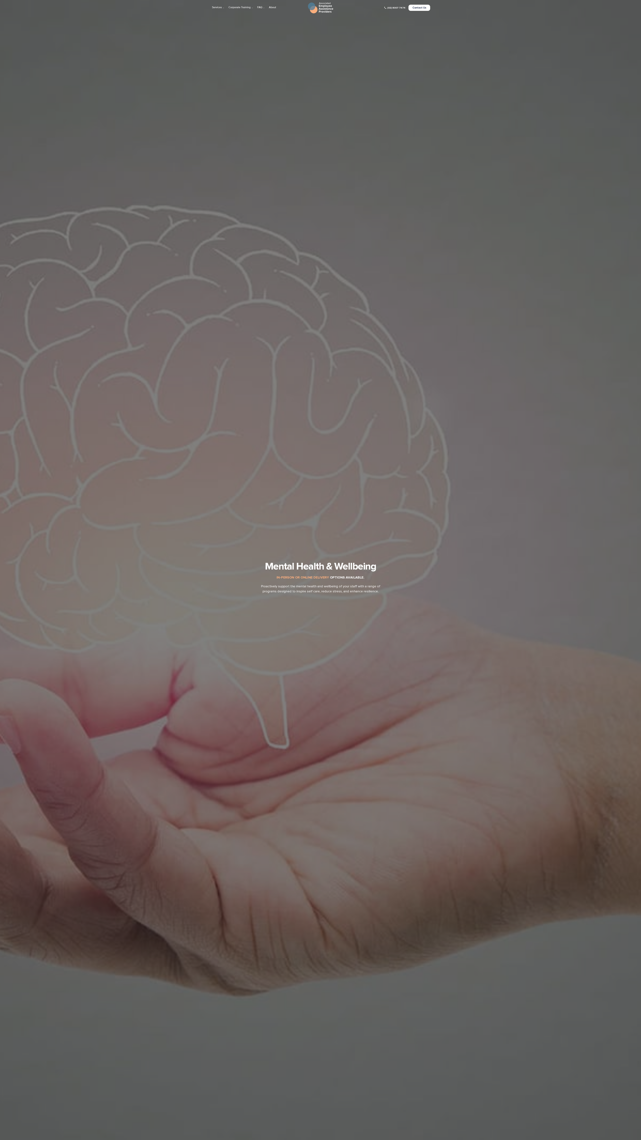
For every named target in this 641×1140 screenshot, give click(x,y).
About (272, 7)
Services (218, 7)
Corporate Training (241, 7)
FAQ (261, 7)
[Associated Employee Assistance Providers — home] (320, 7)
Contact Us (419, 8)
